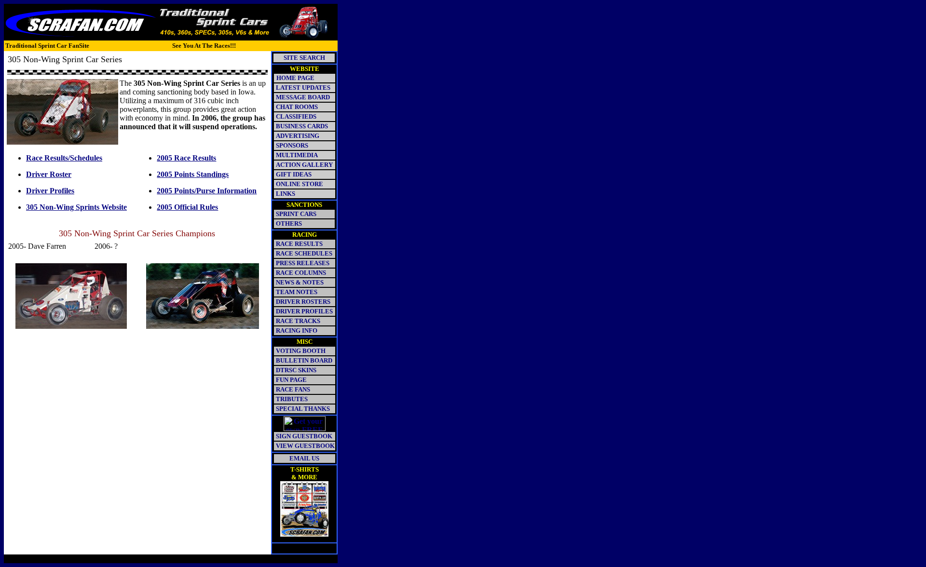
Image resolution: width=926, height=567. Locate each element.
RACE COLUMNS (301, 272)
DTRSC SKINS (296, 370)
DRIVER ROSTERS (303, 301)
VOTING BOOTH (301, 350)
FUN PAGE (291, 379)
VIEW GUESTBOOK (305, 445)
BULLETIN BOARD (304, 360)
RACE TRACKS (298, 320)
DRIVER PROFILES (303, 311)
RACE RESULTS (299, 243)
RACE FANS (293, 389)
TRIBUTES (292, 399)
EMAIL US (304, 458)
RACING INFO (296, 330)
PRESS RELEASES (302, 263)
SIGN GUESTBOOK (304, 436)
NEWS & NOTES (300, 282)
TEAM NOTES (296, 292)
